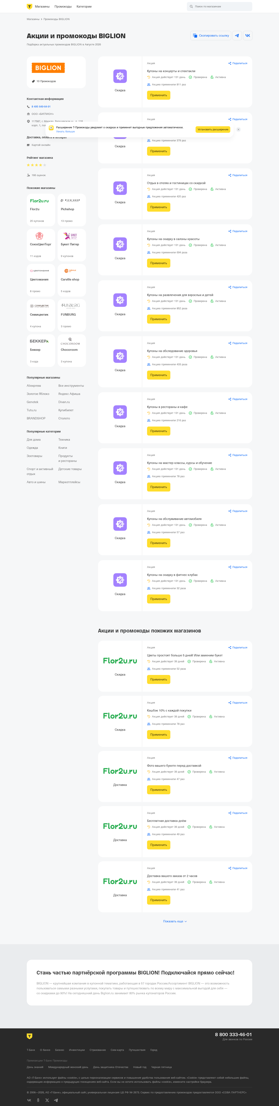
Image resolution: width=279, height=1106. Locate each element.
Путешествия (137, 1049)
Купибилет (66, 410)
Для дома (34, 439)
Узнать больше (65, 131)
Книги (62, 447)
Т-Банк (31, 1049)
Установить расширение (213, 129)
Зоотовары (34, 456)
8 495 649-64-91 (41, 106)
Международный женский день (68, 1067)
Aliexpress (34, 385)
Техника (64, 439)
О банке (45, 1049)
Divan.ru (64, 402)
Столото (64, 418)
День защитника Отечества (110, 1067)
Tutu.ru (32, 410)
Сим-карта (117, 1049)
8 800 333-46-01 (233, 1034)
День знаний (35, 1067)
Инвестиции (77, 1049)
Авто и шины (36, 482)
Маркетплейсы (69, 482)
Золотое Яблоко (38, 393)
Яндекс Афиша (69, 393)
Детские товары (70, 469)
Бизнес (59, 1049)
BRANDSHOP (36, 418)
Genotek (32, 402)
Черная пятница (161, 1067)
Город (153, 1049)
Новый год (139, 1067)
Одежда (32, 447)
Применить (158, 95)
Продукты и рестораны (67, 458)
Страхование (98, 1049)
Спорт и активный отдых (40, 471)
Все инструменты (71, 385)
